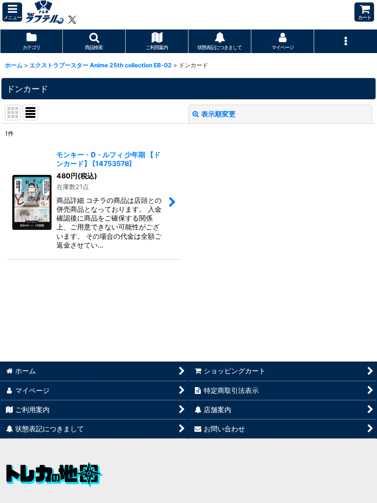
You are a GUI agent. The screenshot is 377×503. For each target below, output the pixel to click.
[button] (12, 12)
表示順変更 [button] (218, 114)
